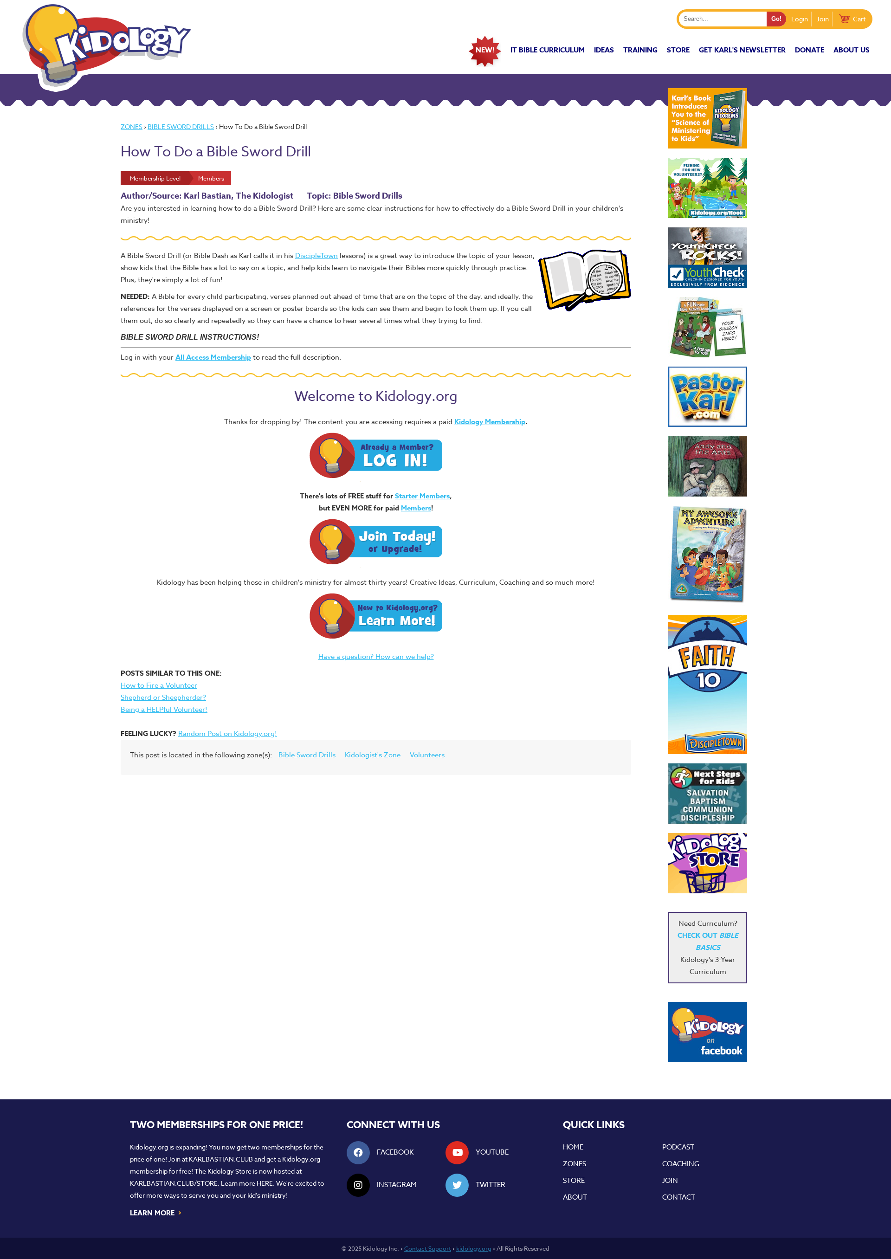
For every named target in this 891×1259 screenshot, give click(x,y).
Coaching (680, 1164)
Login (799, 18)
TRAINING (640, 50)
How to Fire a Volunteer (159, 685)
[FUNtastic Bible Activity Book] (707, 327)
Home (573, 1147)
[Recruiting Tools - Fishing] (707, 188)
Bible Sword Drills (181, 126)
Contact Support (427, 1248)
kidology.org (473, 1248)
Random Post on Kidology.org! (227, 734)
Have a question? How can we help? (376, 657)
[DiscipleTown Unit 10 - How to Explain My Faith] (707, 684)
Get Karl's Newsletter (742, 50)
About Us (851, 50)
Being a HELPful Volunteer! (164, 709)
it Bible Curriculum (547, 50)
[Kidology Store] (707, 863)
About (575, 1197)
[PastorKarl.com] (707, 397)
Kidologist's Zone (372, 755)
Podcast (678, 1147)
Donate (809, 50)
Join (823, 18)
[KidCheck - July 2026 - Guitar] (707, 257)
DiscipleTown (316, 256)
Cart (859, 18)
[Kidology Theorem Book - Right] (707, 118)
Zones (131, 126)
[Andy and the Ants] (707, 466)
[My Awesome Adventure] (707, 556)
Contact (678, 1197)
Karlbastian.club (221, 1159)
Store (678, 50)
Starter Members (422, 496)
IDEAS (604, 50)
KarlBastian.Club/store (174, 1183)
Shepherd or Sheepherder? (163, 697)
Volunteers (427, 755)
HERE (265, 1183)
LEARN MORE (156, 1212)
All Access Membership (213, 357)
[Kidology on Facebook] (707, 1032)
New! (485, 50)
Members (416, 508)
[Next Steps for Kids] (707, 793)
